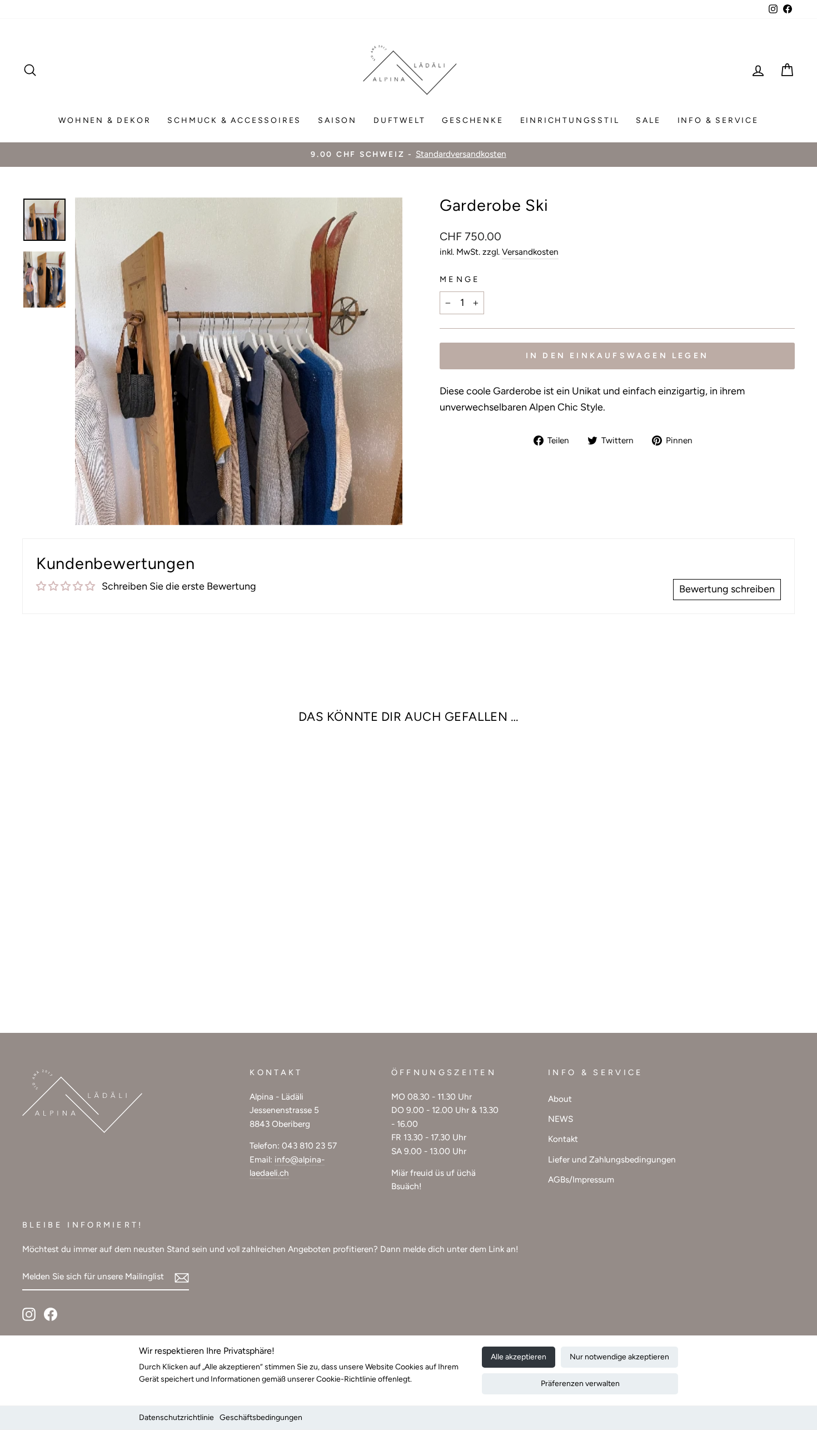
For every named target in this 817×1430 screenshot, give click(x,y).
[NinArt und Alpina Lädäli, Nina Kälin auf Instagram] (29, 1314)
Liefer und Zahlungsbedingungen (612, 1159)
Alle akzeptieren (518, 1357)
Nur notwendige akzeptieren (619, 1357)
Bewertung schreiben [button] (727, 589)
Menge (460, 279)
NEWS (560, 1119)
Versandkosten (530, 251)
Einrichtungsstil (570, 120)
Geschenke (472, 120)
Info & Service (718, 120)
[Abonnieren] (182, 1277)
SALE (648, 120)
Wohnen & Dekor (104, 120)
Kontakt (563, 1139)
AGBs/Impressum (581, 1179)
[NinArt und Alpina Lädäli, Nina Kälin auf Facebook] (50, 1314)
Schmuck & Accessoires (234, 120)
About (560, 1098)
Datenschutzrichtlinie (176, 1417)
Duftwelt (399, 120)
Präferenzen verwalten (580, 1383)
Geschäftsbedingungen (261, 1417)
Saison (337, 120)
